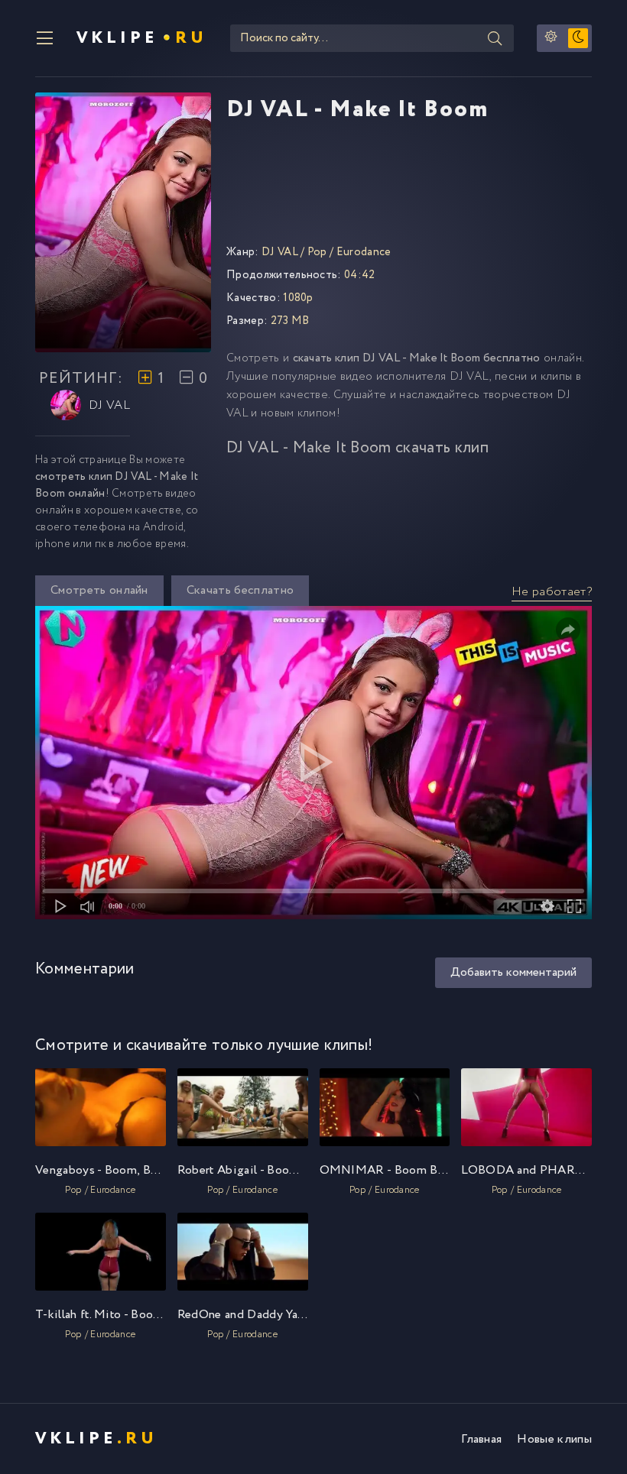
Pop (317, 252)
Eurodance (363, 252)
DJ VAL (109, 405)
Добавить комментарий (513, 972)
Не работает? (552, 592)
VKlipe (141, 38)
